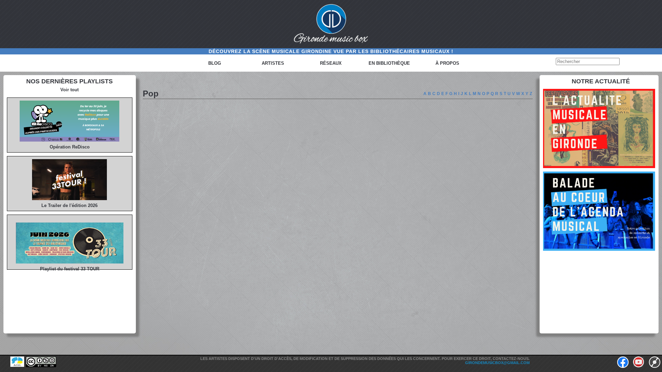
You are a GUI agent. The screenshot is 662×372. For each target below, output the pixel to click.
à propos (447, 63)
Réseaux (331, 63)
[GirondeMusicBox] (331, 24)
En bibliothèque (389, 63)
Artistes (273, 63)
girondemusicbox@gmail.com (497, 363)
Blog (214, 63)
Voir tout (69, 89)
